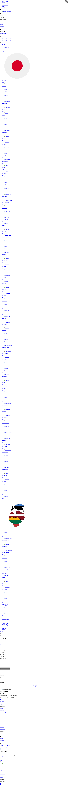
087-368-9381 (2, 24)
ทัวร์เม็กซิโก (2, 729)
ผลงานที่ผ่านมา (3, 714)
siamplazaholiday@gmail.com (5, 745)
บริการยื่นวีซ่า (2, 716)
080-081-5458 (2, 26)
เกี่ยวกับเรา (2, 710)
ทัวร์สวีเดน (2, 727)
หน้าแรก (1, 631)
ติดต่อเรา (2, 708)
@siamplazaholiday (3, 33)
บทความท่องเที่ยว (3, 712)
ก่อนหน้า (35, 685)
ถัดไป (35, 686)
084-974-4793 (2, 777)
